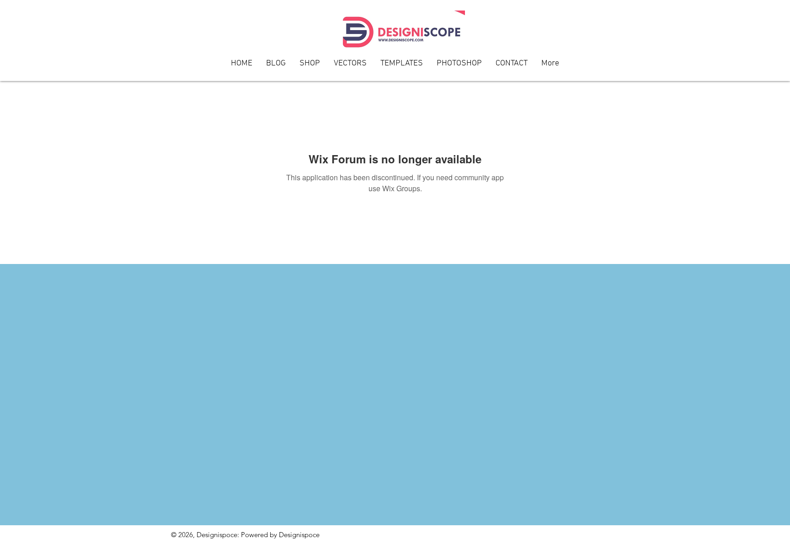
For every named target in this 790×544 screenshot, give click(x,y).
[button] (511, 66)
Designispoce (299, 534)
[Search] (609, 40)
